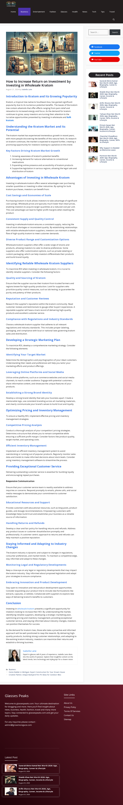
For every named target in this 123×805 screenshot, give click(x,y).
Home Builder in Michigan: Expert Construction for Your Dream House (37, 672)
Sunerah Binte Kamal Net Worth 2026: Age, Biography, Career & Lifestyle (108, 84)
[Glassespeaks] (11, 4)
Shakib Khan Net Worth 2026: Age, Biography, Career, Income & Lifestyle (110, 95)
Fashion (53, 11)
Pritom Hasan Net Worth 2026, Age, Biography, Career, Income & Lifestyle (107, 128)
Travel (112, 11)
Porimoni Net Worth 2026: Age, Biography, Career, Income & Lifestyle (109, 159)
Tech (94, 11)
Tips (103, 11)
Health (75, 11)
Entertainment (39, 11)
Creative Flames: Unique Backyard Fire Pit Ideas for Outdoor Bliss (35, 675)
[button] (113, 19)
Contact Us (69, 715)
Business (24, 11)
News (84, 11)
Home (13, 11)
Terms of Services (72, 711)
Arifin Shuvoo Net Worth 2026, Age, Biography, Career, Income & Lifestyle (110, 106)
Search (115, 32)
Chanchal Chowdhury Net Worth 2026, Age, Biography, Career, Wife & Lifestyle (110, 139)
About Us (68, 703)
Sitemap (67, 719)
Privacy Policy (70, 707)
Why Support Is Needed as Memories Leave (109, 149)
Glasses (64, 11)
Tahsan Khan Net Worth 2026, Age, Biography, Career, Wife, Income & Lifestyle (110, 117)
